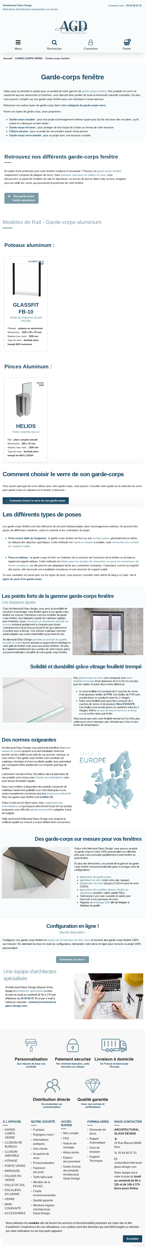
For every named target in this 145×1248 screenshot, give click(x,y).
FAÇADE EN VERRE (13, 1177)
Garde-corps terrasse (22, 127)
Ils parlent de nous (41, 1155)
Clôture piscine (18, 131)
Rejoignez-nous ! (43, 1134)
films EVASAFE (125, 703)
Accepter (132, 1238)
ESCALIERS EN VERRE (13, 1192)
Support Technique (96, 1158)
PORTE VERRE (15, 1165)
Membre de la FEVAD (41, 1184)
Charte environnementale (44, 1193)
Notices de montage (70, 1145)
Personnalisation (43, 1162)
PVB (109, 694)
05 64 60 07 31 (29, 998)
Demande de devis (97, 1131)
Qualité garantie (43, 1200)
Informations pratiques (40, 1141)
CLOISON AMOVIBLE (12, 1153)
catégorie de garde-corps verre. (86, 105)
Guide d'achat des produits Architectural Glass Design (71, 1172)
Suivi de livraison (94, 1149)
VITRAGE (11, 1160)
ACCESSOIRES (15, 1213)
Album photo (71, 1152)
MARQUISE (12, 1170)
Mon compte (71, 1133)
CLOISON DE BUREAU (13, 1144)
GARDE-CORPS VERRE (10, 1133)
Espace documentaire (71, 1159)
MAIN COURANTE (13, 1206)
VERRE (10, 1199)
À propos (38, 1129)
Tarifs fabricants (43, 1177)
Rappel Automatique (97, 1140)
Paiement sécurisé (39, 1170)
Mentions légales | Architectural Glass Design (43, 1209)
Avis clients (40, 1148)
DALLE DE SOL (15, 1184)
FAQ (66, 1138)
